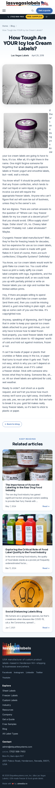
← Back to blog (12, 424)
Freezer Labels (10, 695)
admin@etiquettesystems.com (17, 746)
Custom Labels (9, 700)
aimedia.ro (22, 784)
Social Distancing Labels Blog (23, 611)
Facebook (7, 672)
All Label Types (10, 733)
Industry (6, 705)
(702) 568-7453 (13, 751)
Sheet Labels (8, 690)
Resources (7, 709)
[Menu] (4, 10)
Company (7, 714)
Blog (13, 26)
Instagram (19, 672)
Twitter (39, 672)
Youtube (6, 677)
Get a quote (44, 10)
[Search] (32, 10)
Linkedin (30, 672)
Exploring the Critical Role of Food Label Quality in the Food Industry (26, 551)
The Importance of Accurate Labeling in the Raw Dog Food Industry (23, 487)
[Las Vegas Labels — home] (27, 3)
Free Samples (9, 724)
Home (5, 26)
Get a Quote (8, 719)
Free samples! (34, 17)
